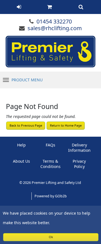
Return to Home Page (66, 125)
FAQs (50, 145)
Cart (49, 7)
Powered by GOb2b (51, 196)
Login (19, 7)
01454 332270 (54, 21)
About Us (21, 161)
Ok (51, 237)
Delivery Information (79, 147)
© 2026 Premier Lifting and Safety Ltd (50, 182)
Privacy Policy (79, 163)
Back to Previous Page (26, 125)
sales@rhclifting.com (54, 28)
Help (21, 145)
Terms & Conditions (50, 163)
